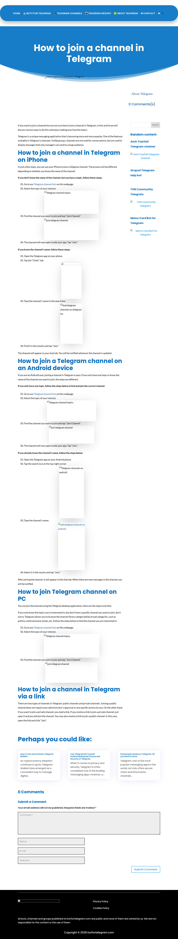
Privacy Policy (100, 901)
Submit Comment (145, 869)
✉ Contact (148, 13)
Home (16, 13)
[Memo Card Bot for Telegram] (145, 234)
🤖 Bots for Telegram (37, 13)
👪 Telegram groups (98, 13)
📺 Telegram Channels (68, 13)
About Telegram (142, 93)
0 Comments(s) (142, 104)
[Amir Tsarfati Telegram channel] (145, 158)
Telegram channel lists (45, 184)
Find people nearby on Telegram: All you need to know (137, 755)
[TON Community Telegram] (145, 205)
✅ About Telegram (126, 13)
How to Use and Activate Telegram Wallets (37, 755)
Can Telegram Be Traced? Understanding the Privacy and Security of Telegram (85, 756)
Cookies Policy (101, 908)
